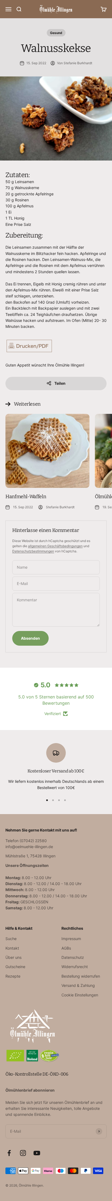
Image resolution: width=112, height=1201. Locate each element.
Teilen (60, 383)
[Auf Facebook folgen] (9, 1153)
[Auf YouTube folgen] (37, 1153)
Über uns (13, 957)
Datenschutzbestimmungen (33, 551)
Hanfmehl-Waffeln (25, 497)
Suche (11, 938)
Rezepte (12, 976)
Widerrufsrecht (74, 966)
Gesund (56, 33)
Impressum (71, 938)
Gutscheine (15, 966)
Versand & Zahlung (78, 985)
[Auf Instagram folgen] (23, 1153)
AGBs (66, 948)
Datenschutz (72, 957)
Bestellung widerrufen (80, 976)
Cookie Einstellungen (79, 995)
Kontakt (12, 948)
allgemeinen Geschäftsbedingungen (55, 546)
